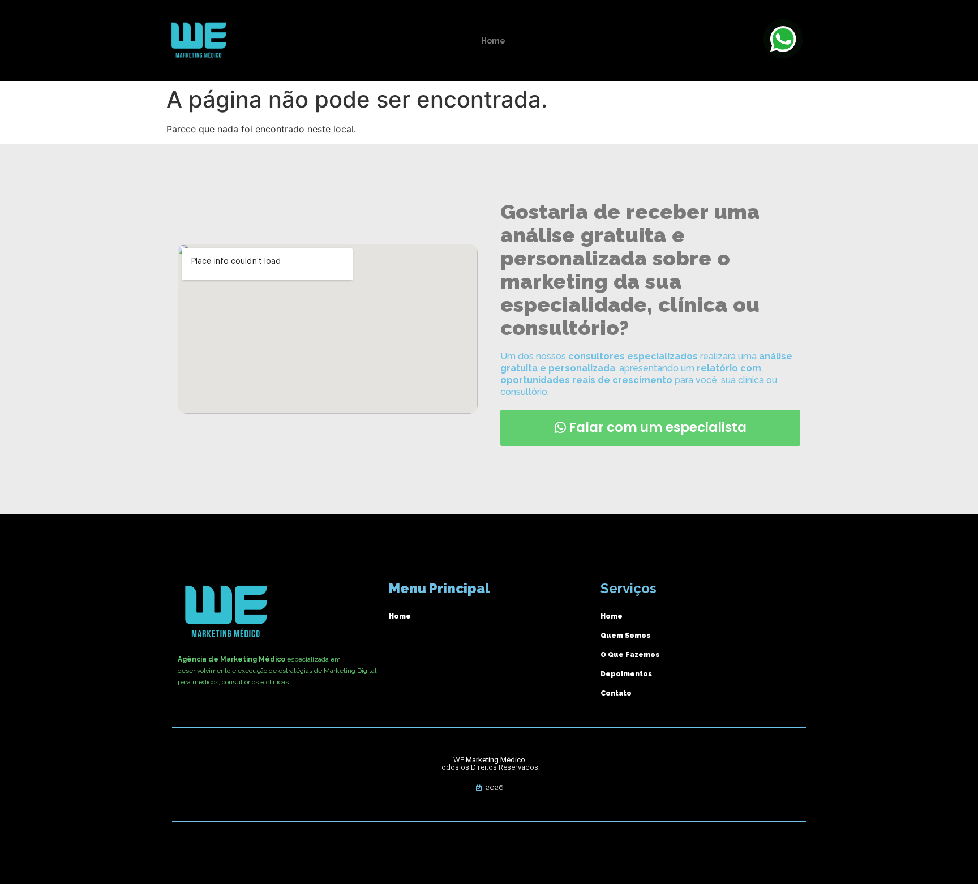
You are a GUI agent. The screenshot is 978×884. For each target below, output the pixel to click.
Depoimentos (626, 674)
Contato (616, 693)
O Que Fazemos (629, 655)
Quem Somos (625, 636)
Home (493, 40)
